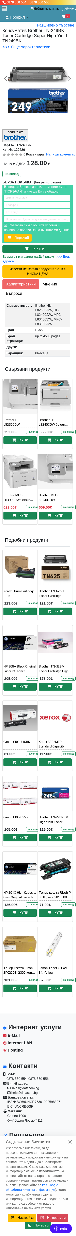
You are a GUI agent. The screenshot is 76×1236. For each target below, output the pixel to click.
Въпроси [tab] (14, 293)
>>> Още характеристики (26, 47)
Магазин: (14, 1111)
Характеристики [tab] (21, 284)
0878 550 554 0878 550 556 (27, 2)
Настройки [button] (24, 1217)
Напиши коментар (60, 154)
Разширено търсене (55, 25)
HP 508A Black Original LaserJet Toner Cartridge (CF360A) (19, 671)
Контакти (22, 1065)
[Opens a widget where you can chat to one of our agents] (61, 1229)
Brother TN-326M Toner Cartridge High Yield (54, 671)
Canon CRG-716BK (16, 742)
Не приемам (55, 1217)
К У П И (40, 249)
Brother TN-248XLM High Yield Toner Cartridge (53, 821)
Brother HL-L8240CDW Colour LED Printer (52, 424)
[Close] (70, 1141)
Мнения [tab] (50, 284)
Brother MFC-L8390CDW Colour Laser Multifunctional (18, 499)
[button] (16, 17)
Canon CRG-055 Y (16, 817)
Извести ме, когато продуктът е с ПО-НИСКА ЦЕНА (38, 271)
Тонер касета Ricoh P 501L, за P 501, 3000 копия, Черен (55, 897)
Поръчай (20, 238)
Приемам (40, 1225)
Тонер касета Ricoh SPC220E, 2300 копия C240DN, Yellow (19, 972)
